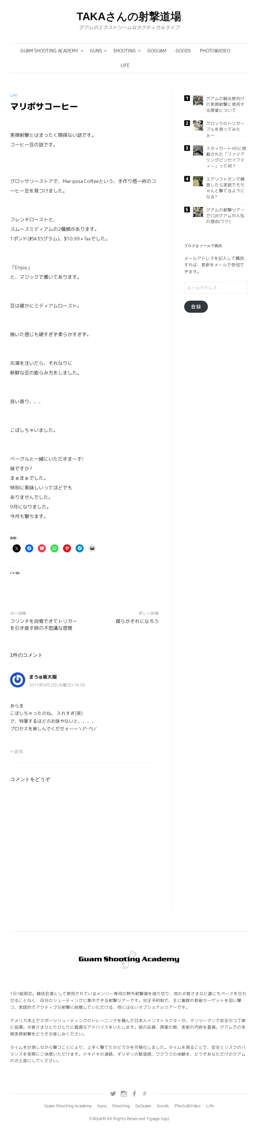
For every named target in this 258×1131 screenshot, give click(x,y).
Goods (183, 51)
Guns (96, 51)
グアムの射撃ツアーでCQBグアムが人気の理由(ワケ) (225, 216)
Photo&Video (215, 51)
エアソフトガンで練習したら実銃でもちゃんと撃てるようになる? (225, 188)
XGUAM (99, 1118)
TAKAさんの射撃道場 (129, 16)
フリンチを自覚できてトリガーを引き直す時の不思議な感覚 (43, 624)
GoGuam (157, 51)
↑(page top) (157, 1118)
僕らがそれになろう (137, 621)
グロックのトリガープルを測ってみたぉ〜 (225, 129)
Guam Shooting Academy (49, 51)
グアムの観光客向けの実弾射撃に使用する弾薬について (225, 104)
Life (125, 65)
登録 (196, 306)
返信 (18, 751)
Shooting (124, 51)
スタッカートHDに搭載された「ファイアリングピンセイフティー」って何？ (226, 157)
